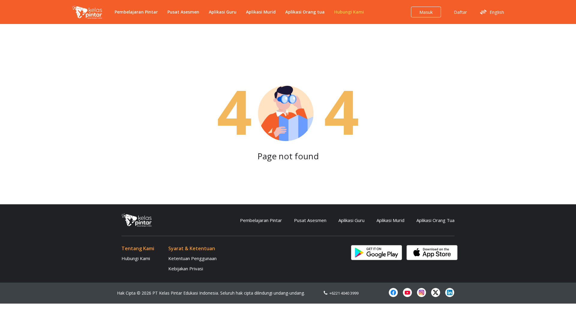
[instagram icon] (421, 292)
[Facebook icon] (393, 292)
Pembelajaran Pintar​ (261, 220)
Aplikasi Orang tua (305, 12)
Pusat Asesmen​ (310, 220)
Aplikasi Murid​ (390, 220)
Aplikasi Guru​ (351, 220)
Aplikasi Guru (222, 12)
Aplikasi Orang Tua (435, 220)
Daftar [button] (460, 12)
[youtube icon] (407, 292)
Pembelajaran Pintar (136, 12)
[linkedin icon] (449, 292)
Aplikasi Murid (261, 12)
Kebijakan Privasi (185, 269)
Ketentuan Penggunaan (192, 258)
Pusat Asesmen (183, 12)
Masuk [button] (426, 12)
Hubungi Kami (349, 12)
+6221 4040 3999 (343, 293)
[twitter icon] (435, 292)
